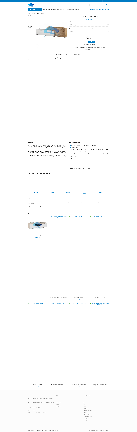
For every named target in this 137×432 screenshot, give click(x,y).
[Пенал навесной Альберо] (68, 182)
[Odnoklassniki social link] (34, 1)
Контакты (57, 404)
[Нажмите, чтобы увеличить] (37, 46)
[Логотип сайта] (31, 5)
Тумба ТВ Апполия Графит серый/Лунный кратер (58, 298)
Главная (29, 13)
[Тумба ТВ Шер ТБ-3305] (37, 343)
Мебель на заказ (58, 402)
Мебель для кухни (86, 418)
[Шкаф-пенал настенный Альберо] (52, 182)
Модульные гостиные (88, 404)
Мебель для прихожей (87, 416)
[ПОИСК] (100, 5)
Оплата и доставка (59, 397)
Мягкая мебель (86, 422)
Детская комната (86, 414)
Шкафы (84, 400)
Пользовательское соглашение (54, 430)
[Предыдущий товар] (106, 13)
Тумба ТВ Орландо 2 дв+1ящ (100, 297)
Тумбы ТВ (87, 47)
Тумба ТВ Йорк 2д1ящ (78, 297)
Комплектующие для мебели (88, 425)
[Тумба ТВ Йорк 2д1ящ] (78, 256)
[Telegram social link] (37, 1)
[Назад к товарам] (107, 13)
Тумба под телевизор (100, 47)
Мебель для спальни (87, 395)
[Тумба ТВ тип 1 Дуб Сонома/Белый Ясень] (37, 225)
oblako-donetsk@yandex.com (34, 407)
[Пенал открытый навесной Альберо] (84, 182)
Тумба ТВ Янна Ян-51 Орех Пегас (79, 384)
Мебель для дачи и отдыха (88, 420)
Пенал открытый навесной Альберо (84, 192)
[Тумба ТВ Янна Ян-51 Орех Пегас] (78, 343)
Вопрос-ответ (58, 406)
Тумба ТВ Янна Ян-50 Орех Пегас (58, 384)
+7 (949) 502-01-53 (93, 9)
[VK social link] (35, 1)
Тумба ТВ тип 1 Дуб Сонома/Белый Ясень (37, 235)
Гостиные (33, 13)
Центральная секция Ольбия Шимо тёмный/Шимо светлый (99, 385)
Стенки (85, 406)
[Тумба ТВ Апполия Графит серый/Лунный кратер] (58, 256)
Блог (56, 400)
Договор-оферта (44, 430)
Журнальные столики (88, 410)
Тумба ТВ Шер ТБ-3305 (37, 384)
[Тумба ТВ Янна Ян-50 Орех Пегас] (58, 343)
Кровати (84, 397)
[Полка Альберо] (100, 182)
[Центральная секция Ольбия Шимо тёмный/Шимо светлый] (99, 343)
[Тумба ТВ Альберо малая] (36, 182)
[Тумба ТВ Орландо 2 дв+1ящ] (99, 256)
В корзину (92, 41)
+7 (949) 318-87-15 (104, 9)
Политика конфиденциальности (34, 430)
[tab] (59, 54)
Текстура (89, 35)
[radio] (87, 38)
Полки (85, 412)
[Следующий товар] (108, 13)
